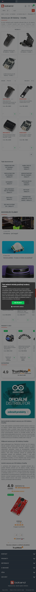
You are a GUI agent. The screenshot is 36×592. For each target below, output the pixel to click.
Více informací (16, 299)
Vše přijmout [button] (18, 302)
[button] (18, 307)
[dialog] (18, 296)
